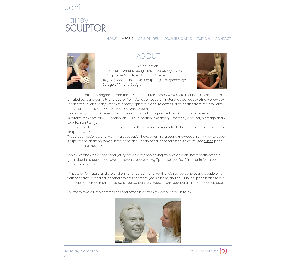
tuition (208, 141)
